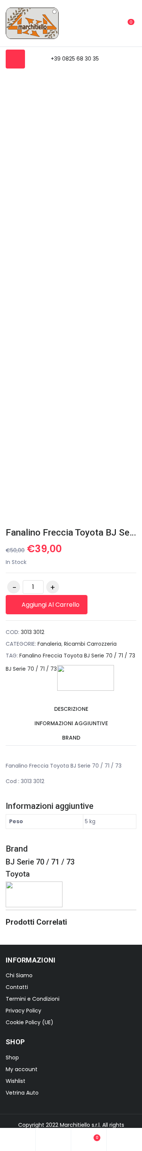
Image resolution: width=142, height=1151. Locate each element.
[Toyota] (85, 678)
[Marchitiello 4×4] (32, 23)
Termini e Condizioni (32, 999)
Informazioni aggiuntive (71, 723)
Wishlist (15, 1081)
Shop (12, 1057)
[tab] (71, 709)
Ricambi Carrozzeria (90, 644)
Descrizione (71, 709)
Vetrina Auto (22, 1092)
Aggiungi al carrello (50, 604)
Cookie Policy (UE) (29, 1022)
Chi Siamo (19, 975)
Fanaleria (49, 644)
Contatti (17, 987)
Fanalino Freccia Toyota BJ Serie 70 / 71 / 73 (77, 655)
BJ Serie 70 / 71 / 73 (31, 669)
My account (21, 1069)
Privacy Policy (23, 1010)
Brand (71, 737)
